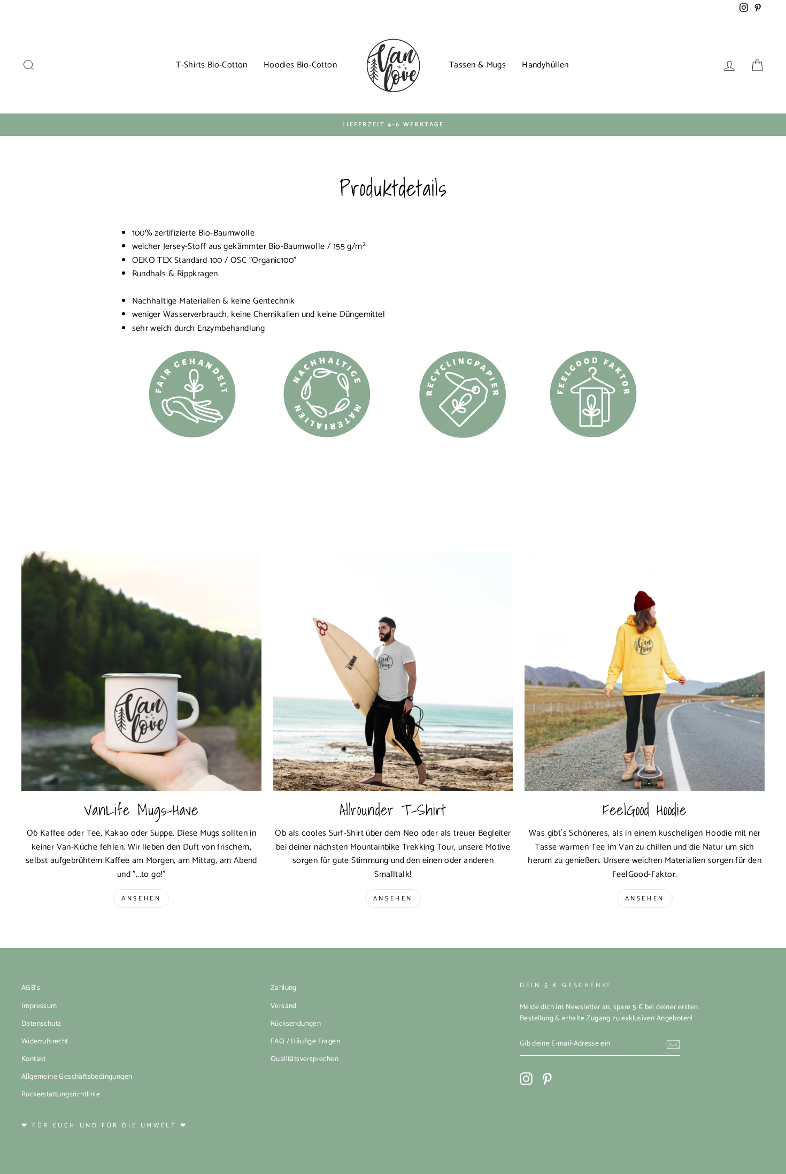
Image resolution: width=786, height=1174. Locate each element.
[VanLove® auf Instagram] (526, 1078)
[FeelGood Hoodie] (645, 671)
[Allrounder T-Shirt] (393, 671)
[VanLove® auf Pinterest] (547, 1078)
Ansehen (141, 898)
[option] (393, 125)
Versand (284, 1006)
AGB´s (30, 988)
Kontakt (33, 1059)
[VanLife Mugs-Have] (141, 671)
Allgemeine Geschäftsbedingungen (76, 1076)
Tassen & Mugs (477, 65)
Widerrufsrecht (44, 1041)
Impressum (39, 1006)
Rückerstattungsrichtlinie (60, 1094)
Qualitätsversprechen (304, 1059)
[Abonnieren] (673, 1044)
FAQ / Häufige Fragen (305, 1041)
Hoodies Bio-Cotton (300, 65)
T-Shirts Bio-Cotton (212, 65)
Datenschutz (41, 1023)
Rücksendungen (296, 1023)
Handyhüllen (545, 65)
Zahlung (284, 988)
